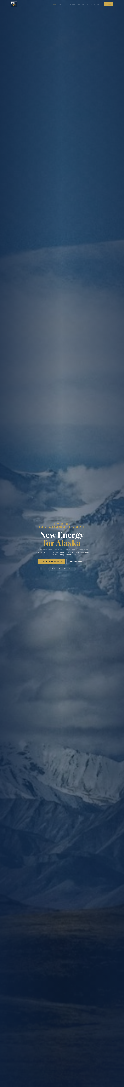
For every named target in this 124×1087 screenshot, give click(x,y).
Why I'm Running (76, 562)
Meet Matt (62, 4)
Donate (108, 4)
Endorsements (83, 4)
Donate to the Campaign (51, 562)
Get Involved (95, 4)
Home (54, 4)
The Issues (71, 4)
